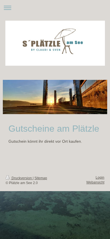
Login (100, 178)
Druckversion (22, 178)
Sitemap (40, 178)
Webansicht (95, 182)
